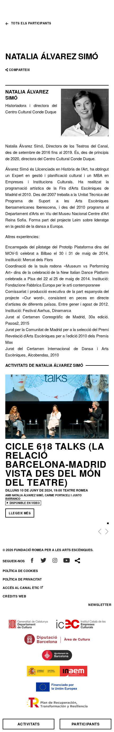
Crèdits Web (14, 596)
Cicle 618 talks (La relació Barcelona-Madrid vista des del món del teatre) (56, 464)
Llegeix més (20, 513)
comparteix (19, 69)
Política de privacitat (22, 579)
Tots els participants (31, 23)
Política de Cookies (20, 570)
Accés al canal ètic (24, 587)
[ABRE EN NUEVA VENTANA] (32, 561)
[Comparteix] (77, 561)
